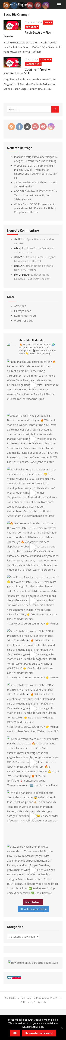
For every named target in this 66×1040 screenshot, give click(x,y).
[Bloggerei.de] (14, 978)
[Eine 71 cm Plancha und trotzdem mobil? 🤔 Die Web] (33, 601)
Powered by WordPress (49, 998)
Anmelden (20, 306)
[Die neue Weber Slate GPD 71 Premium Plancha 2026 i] (33, 762)
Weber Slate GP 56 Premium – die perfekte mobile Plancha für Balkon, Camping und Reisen (35, 208)
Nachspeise (32, 64)
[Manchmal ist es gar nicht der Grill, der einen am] (33, 493)
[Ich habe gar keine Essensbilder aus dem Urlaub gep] (33, 816)
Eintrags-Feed (22, 311)
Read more (48, 51)
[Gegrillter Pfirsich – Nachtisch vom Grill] (12, 63)
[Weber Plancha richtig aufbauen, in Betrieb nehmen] (33, 439)
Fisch (47, 22)
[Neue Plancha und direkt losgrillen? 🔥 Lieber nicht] (33, 385)
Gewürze (31, 27)
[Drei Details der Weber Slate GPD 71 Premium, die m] (33, 655)
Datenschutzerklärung (39, 1033)
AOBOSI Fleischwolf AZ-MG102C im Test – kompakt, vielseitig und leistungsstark (35, 195)
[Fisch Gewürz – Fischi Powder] (12, 26)
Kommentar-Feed (25, 315)
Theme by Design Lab (34, 1002)
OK (15, 1033)
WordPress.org (23, 320)
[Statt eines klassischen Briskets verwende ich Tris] (33, 870)
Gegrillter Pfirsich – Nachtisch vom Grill (27, 71)
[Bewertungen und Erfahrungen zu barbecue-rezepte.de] (33, 962)
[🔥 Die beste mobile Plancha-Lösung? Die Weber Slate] (33, 547)
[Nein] (61, 1027)
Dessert (44, 59)
